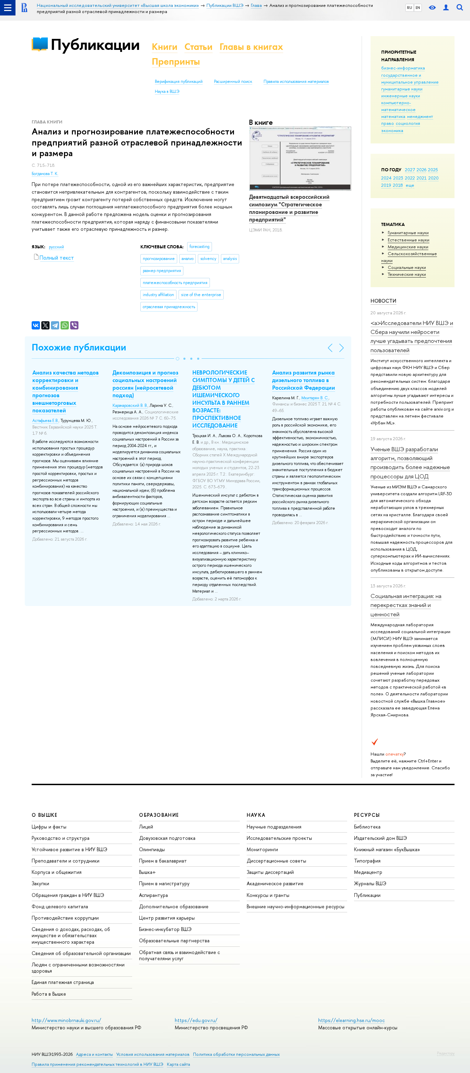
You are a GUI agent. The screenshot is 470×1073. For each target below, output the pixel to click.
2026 (421, 169)
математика (393, 116)
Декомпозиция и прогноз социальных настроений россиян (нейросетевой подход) (145, 384)
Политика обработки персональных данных (236, 1054)
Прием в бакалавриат (163, 860)
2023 (398, 178)
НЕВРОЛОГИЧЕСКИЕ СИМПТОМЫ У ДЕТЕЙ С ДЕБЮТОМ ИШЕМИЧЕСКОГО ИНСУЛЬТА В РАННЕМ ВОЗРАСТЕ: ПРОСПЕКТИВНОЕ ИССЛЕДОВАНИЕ (223, 399)
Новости (383, 300)
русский (56, 247)
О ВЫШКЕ (45, 815)
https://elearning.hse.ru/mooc (351, 1020)
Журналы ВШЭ (370, 883)
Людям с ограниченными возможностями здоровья (78, 967)
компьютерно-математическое (398, 105)
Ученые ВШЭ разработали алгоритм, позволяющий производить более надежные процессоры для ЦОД (410, 462)
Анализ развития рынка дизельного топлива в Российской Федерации (303, 380)
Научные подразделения (274, 826)
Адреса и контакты (94, 1054)
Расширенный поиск (233, 81)
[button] (177, 358)
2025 (433, 169)
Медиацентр (368, 872)
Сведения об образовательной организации (81, 953)
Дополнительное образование (174, 906)
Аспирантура (153, 895)
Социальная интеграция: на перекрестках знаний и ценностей (406, 605)
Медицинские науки (408, 246)
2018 (398, 185)
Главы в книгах (251, 47)
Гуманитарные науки (408, 232)
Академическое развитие (275, 883)
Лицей (146, 826)
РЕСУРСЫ (367, 815)
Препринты (176, 61)
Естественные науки (408, 240)
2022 (410, 178)
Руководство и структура (60, 838)
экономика (392, 130)
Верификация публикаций (179, 81)
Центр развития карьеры (167, 917)
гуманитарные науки (402, 89)
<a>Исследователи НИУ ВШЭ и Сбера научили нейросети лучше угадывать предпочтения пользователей (412, 336)
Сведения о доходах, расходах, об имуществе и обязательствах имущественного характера (71, 935)
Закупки (40, 883)
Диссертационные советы (276, 860)
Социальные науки (407, 267)
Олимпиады (152, 849)
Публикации (95, 44)
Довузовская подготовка (167, 838)
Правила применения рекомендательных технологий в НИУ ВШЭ (97, 1064)
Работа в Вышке (49, 993)
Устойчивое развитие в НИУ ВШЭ (69, 849)
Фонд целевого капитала (60, 906)
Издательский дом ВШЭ (380, 838)
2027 (410, 169)
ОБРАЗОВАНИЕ (159, 815)
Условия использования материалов (153, 1054)
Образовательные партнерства (174, 940)
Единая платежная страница (63, 982)
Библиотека (367, 826)
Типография (367, 860)
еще (410, 185)
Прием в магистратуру (164, 883)
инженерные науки (400, 96)
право (387, 123)
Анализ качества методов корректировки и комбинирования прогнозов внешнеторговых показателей (65, 391)
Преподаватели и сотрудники (65, 860)
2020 (433, 178)
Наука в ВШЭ (167, 91)
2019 (386, 185)
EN (418, 7)
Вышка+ (147, 872)
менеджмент (420, 116)
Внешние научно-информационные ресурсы (295, 906)
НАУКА (256, 815)
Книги (165, 47)
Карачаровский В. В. (130, 405)
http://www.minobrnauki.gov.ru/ (66, 1020)
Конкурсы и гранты (268, 895)
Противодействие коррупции (65, 917)
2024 (386, 178)
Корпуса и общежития (57, 872)
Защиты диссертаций (270, 872)
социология (408, 123)
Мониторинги (262, 849)
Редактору (446, 1053)
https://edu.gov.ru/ (196, 1020)
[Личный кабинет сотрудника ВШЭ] (446, 7)
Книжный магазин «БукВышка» (387, 849)
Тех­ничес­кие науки (407, 274)
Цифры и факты (49, 826)
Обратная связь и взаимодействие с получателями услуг (179, 955)
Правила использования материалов (296, 81)
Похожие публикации (79, 347)
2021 (422, 178)
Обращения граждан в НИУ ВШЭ (68, 895)
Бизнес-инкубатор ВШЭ (165, 929)
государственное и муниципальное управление (410, 78)
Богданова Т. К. (45, 173)
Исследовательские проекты (279, 838)
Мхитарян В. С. (315, 398)
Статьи (198, 47)
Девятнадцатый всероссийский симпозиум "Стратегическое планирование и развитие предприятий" (289, 208)
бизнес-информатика (403, 68)
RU (409, 7)
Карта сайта (178, 1064)
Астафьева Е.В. (45, 420)
